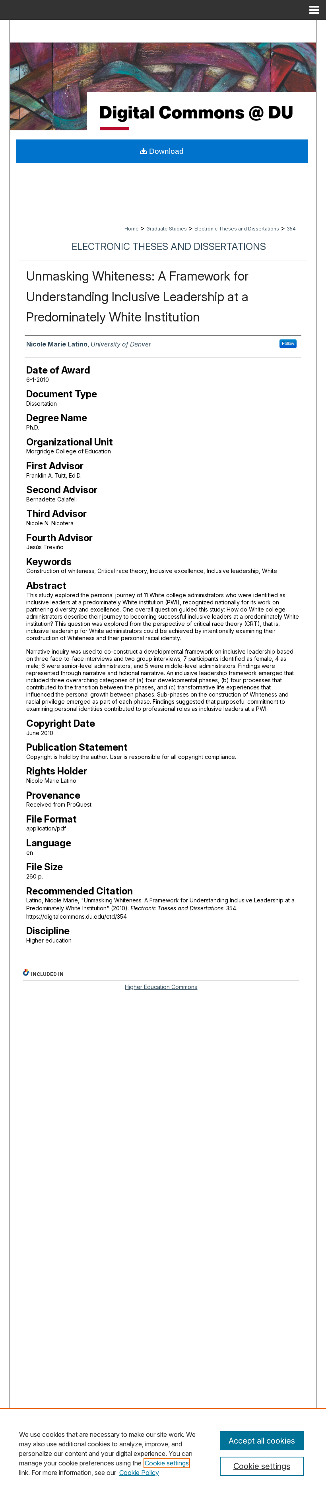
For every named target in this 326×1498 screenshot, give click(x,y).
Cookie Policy (139, 1473)
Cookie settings (167, 1463)
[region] (163, 1453)
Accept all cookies (262, 1441)
